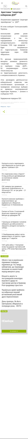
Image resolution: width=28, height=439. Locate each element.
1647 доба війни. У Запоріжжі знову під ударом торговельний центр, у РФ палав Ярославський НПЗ (14, 248)
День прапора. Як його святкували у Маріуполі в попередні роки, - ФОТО (12, 303)
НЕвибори (7, 321)
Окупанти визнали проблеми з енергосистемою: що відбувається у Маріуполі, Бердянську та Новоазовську (13, 202)
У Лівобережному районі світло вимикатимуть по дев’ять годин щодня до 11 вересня (13, 236)
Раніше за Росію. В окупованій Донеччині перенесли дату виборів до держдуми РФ (13, 213)
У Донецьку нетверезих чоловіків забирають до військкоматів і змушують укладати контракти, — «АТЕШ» (14, 225)
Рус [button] (5, 6)
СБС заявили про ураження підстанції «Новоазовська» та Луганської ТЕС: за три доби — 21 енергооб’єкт (14, 189)
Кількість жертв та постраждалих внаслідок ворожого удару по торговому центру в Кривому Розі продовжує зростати (14, 281)
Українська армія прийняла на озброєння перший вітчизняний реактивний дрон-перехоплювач (13, 293)
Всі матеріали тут (14, 331)
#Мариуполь (3, 106)
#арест (9, 106)
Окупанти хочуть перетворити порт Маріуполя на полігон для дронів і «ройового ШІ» (13, 165)
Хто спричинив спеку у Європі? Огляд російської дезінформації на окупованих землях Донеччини (13, 177)
